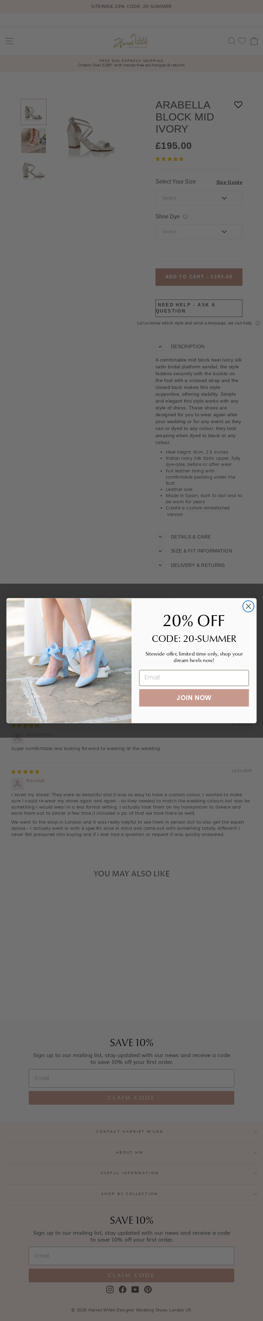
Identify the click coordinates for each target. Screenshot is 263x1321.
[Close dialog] (248, 606)
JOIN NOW (194, 697)
